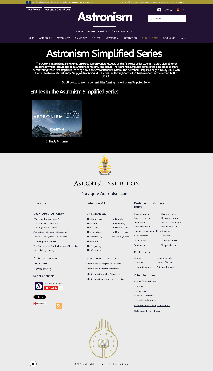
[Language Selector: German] (180, 9)
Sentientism (139, 245)
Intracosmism (140, 240)
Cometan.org (180, 2)
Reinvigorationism (170, 218)
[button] (169, 38)
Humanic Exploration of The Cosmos (152, 231)
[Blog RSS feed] (59, 306)
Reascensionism (142, 226)
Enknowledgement (170, 214)
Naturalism (139, 222)
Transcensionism (142, 218)
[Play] (33, 364)
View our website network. (83, 2)
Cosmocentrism (141, 214)
